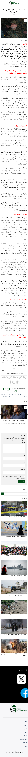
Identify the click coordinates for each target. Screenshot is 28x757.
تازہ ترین (25, 722)
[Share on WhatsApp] (24, 377)
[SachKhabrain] (14, 3)
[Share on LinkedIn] (17, 382)
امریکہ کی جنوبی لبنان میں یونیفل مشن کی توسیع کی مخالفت (17, 595)
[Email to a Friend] (10, 377)
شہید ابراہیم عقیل (9, 391)
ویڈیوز (26, 746)
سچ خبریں (24, 44)
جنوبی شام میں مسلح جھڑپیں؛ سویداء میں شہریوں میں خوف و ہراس (15, 634)
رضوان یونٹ (19, 391)
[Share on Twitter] (14, 377)
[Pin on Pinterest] (7, 377)
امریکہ (11, 388)
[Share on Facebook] (20, 377)
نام (24, 455)
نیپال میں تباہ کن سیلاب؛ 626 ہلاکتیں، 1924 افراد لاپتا (17, 615)
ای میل (23, 462)
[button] (26, 2)
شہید (15, 391)
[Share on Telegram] (10, 382)
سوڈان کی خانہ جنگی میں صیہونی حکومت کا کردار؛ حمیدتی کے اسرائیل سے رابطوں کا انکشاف (13, 655)
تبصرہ (23, 442)
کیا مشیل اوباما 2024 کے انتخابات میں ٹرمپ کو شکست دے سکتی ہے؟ (14, 420)
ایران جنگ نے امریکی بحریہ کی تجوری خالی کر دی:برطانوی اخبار (16, 575)
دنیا (14, 7)
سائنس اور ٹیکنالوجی (23, 739)
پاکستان (25, 725)
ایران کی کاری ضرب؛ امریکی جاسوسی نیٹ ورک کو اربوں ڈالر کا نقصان (16, 536)
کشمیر (26, 729)
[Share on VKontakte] (3, 377)
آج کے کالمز (25, 736)
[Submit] (2, 493)
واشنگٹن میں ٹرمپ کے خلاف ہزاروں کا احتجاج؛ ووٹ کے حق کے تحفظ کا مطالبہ (14, 556)
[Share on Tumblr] (13, 382)
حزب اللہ (6, 388)
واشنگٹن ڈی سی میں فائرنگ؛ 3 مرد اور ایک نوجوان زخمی (17, 516)
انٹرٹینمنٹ (25, 743)
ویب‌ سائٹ (22, 469)
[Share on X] (17, 377)
